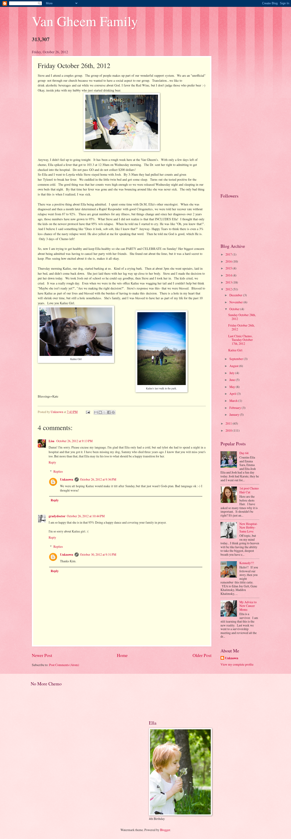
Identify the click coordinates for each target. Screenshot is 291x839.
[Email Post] (88, 412)
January (234, 414)
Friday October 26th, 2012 (241, 327)
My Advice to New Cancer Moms (248, 606)
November (236, 302)
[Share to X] (104, 412)
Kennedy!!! (246, 563)
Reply (52, 462)
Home (122, 655)
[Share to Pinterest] (113, 412)
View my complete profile (237, 664)
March (233, 400)
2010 (229, 430)
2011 (229, 423)
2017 (229, 254)
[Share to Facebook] (109, 412)
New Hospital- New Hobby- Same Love (248, 527)
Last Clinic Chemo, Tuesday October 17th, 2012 (240, 340)
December (236, 295)
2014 (229, 275)
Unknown (66, 479)
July (232, 373)
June (232, 380)
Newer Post (42, 655)
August (234, 366)
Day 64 (243, 453)
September (236, 359)
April (233, 393)
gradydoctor (57, 516)
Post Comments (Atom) (64, 665)
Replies (58, 471)
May (232, 387)
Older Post (202, 655)
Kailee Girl (235, 350)
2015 (229, 268)
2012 (229, 289)
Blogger (165, 830)
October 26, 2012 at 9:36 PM (98, 479)
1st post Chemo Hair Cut (249, 490)
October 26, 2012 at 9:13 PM (74, 441)
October (234, 309)
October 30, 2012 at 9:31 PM (98, 554)
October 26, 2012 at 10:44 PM (86, 516)
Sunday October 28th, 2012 (242, 317)
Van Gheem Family (85, 21)
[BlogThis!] (100, 412)
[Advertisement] (240, 117)
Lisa (52, 441)
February (235, 408)
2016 (229, 261)
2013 (229, 282)
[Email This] (96, 412)
